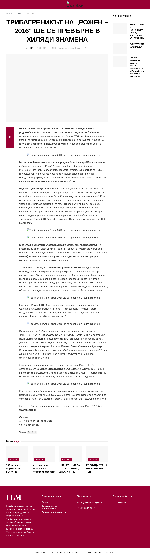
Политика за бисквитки (54, 512)
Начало (9, 13)
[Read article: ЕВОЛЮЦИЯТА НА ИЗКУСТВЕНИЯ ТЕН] (97, 454)
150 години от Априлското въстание (14, 468)
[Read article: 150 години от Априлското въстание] (17, 454)
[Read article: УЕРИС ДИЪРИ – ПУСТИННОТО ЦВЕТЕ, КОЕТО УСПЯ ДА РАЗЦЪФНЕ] (120, 28)
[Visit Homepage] (75, 4)
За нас (45, 502)
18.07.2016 (42, 48)
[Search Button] (142, 4)
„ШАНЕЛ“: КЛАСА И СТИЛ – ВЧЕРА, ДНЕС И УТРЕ (69, 468)
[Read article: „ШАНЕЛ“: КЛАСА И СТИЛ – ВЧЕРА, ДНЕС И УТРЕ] (70, 454)
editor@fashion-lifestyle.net (89, 502)
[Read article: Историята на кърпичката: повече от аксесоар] (44, 454)
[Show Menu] (7, 4)
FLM (31, 48)
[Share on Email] (10, 144)
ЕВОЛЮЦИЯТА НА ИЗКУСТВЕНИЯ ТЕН (96, 468)
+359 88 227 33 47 (86, 508)
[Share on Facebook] (10, 130)
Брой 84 (32, 432)
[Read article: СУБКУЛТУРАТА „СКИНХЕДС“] (120, 48)
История (30, 13)
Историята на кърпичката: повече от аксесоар (44, 468)
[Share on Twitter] (10, 137)
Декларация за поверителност (50, 507)
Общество (20, 13)
